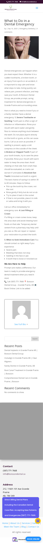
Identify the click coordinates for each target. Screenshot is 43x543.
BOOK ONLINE (33, 539)
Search (34, 339)
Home (5, 523)
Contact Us (33, 526)
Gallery (35, 523)
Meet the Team (11, 526)
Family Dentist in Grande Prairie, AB (19, 366)
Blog (23, 526)
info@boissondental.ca (14, 474)
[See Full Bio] (27, 324)
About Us (15, 523)
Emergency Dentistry (27, 28)
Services (26, 523)
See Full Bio (20, 324)
